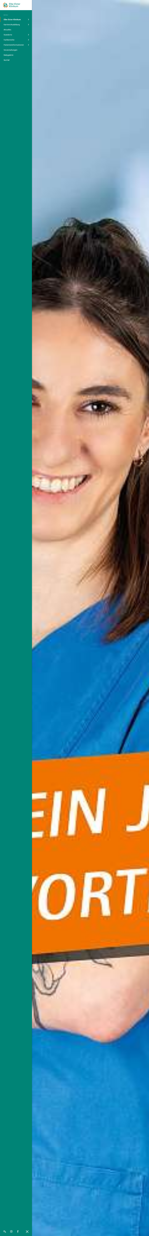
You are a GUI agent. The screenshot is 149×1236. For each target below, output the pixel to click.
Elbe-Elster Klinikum (12, 19)
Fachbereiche (9, 40)
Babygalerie (8, 55)
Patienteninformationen (14, 45)
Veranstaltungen (10, 50)
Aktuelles (7, 29)
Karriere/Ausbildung (12, 24)
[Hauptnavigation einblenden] (27, 1231)
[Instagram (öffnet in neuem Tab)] (11, 1231)
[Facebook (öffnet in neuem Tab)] (18, 1231)
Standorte (8, 34)
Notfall (6, 60)
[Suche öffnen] (4, 1231)
